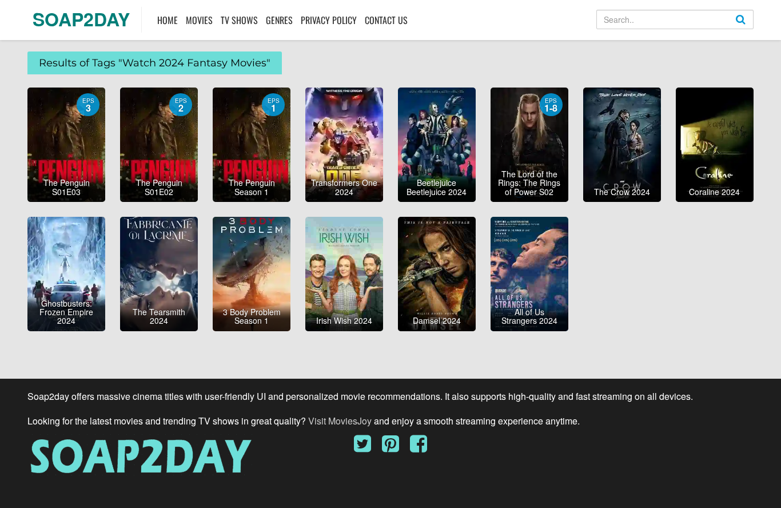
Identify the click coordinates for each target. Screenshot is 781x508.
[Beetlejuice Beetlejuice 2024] (437, 143)
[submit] (753, 28)
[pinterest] (395, 447)
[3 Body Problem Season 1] (251, 273)
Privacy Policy (329, 20)
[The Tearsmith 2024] (159, 273)
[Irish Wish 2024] (344, 273)
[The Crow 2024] (622, 143)
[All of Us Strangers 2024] (529, 273)
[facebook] (418, 447)
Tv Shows (239, 20)
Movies (199, 20)
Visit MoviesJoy (341, 420)
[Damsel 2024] (437, 273)
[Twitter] (367, 447)
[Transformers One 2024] (344, 143)
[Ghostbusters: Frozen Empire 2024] (66, 273)
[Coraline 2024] (715, 143)
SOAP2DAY (81, 19)
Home (167, 20)
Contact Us (386, 20)
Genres (279, 20)
